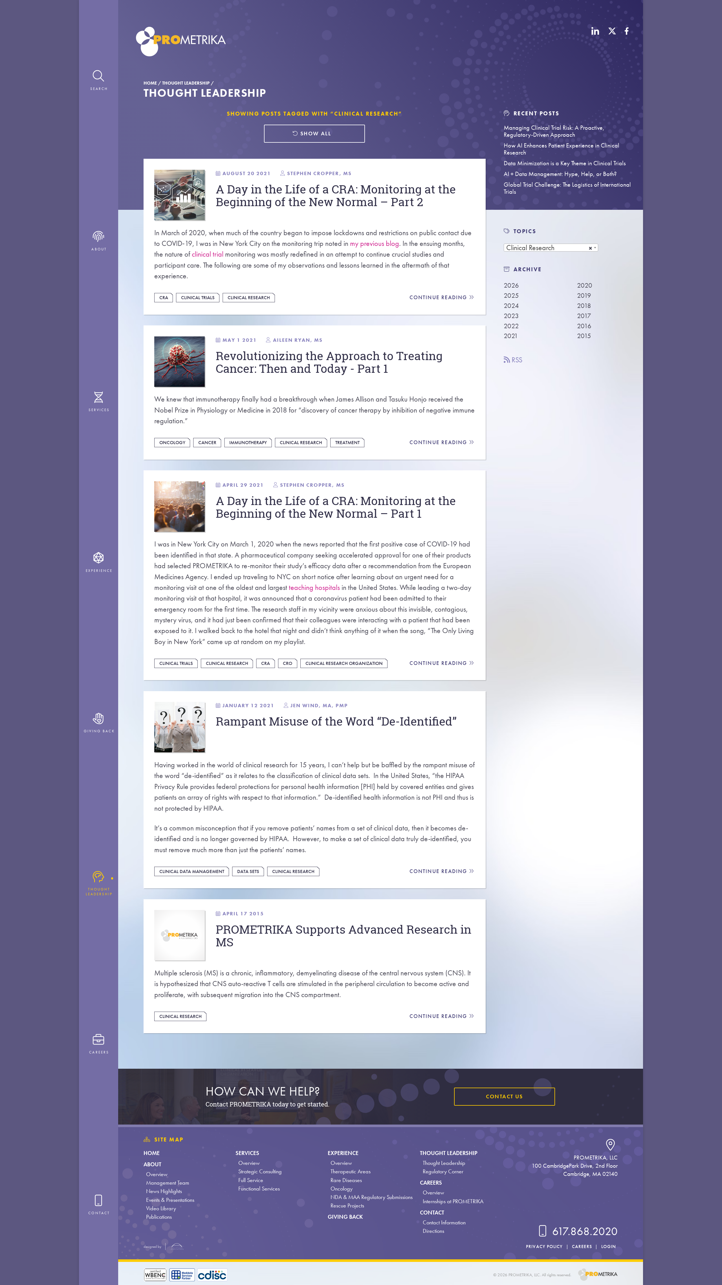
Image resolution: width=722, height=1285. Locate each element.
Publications (159, 1216)
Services (247, 1153)
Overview (157, 1174)
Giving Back (345, 1216)
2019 (584, 295)
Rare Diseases (346, 1180)
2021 (511, 335)
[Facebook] (627, 42)
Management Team (167, 1182)
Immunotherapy (248, 442)
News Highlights (164, 1191)
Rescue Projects (347, 1205)
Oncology (172, 442)
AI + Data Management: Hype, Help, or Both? (560, 174)
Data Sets (248, 871)
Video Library (161, 1208)
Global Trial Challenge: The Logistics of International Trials (567, 188)
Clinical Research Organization (344, 663)
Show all (314, 133)
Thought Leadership (186, 83)
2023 (511, 315)
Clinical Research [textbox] (530, 248)
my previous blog (374, 243)
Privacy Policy (544, 1246)
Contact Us (504, 1096)
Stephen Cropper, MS (319, 173)
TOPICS (525, 231)
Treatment (347, 442)
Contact (432, 1212)
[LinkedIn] (595, 42)
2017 (584, 315)
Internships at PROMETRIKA (453, 1201)
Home (150, 83)
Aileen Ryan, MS (298, 340)
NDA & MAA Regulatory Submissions (372, 1197)
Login (608, 1246)
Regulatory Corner (443, 1171)
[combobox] (551, 248)
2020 (584, 285)
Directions (433, 1231)
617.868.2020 (584, 1231)
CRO (287, 663)
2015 (584, 335)
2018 (584, 305)
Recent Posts (535, 113)
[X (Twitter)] (612, 42)
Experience (343, 1153)
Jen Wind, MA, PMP (319, 705)
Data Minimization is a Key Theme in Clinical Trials (565, 163)
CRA (163, 297)
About (152, 1164)
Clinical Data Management (191, 871)
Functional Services (259, 1188)
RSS (516, 360)
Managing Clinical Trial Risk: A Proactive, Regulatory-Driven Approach (554, 131)
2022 (511, 325)
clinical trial (207, 254)
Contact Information (444, 1222)
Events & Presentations (170, 1200)
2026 (511, 285)
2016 (584, 325)
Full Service (250, 1180)
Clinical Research (249, 297)
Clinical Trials (198, 297)
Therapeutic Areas (351, 1171)
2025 (511, 295)
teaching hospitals (314, 587)
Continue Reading (439, 297)
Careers (431, 1182)
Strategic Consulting (260, 1171)
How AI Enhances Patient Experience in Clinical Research (561, 149)
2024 (511, 305)
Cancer (207, 442)
